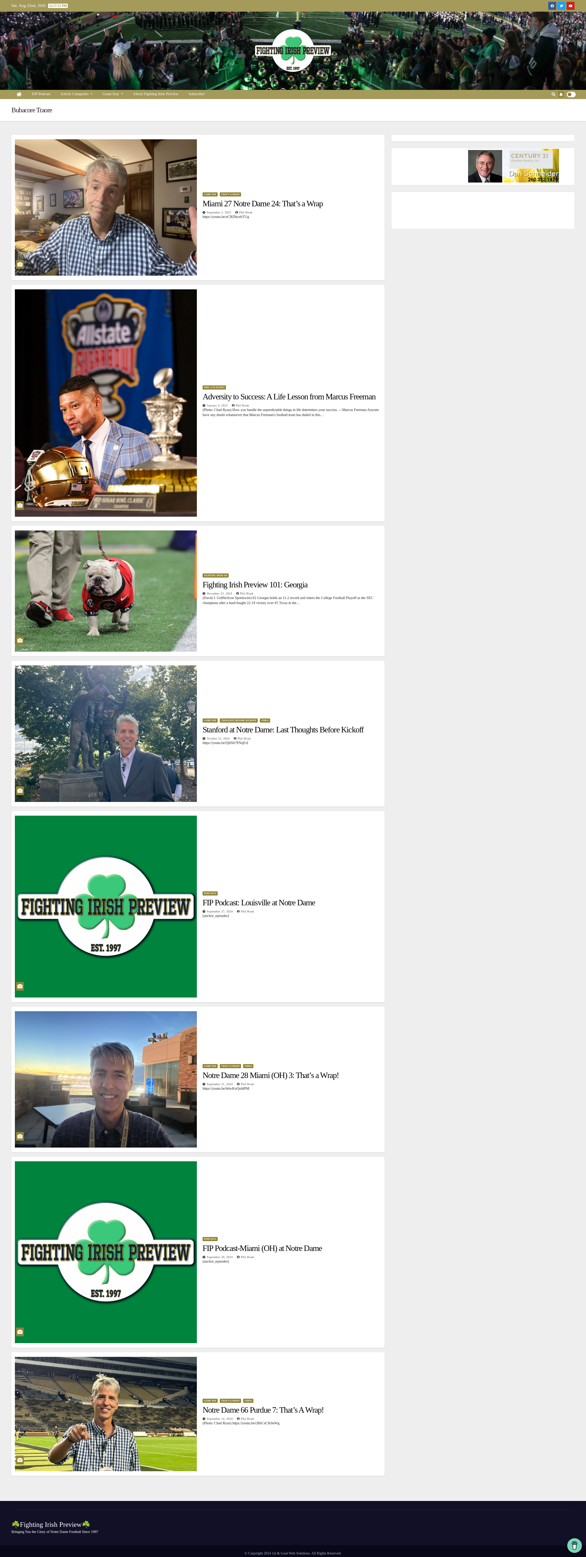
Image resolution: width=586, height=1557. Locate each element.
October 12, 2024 (219, 738)
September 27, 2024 (220, 911)
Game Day (111, 94)
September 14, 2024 (220, 1418)
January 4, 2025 (218, 405)
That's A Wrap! (230, 194)
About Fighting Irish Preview (156, 94)
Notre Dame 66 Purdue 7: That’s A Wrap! (263, 1409)
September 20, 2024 (220, 1257)
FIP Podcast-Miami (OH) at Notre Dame (262, 1248)
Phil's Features (214, 387)
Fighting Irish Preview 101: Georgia (255, 584)
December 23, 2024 (220, 593)
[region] (483, 165)
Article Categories (75, 94)
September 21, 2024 (220, 1084)
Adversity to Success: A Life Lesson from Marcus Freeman (289, 396)
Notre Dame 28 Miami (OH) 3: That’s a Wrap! (271, 1075)
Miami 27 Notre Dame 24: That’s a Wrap (263, 203)
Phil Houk (245, 212)
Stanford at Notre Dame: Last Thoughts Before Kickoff (283, 729)
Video (265, 720)
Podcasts (210, 893)
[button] (553, 94)
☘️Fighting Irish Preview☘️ (50, 1524)
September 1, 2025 (219, 212)
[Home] (19, 94)
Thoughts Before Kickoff (238, 720)
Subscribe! (197, 94)
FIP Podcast (41, 94)
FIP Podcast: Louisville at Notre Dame (259, 902)
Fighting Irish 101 (215, 575)
